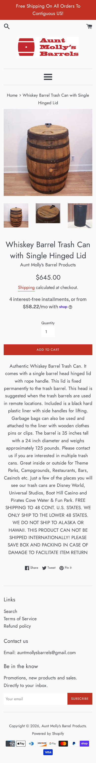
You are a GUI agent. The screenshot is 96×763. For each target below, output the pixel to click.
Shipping (26, 287)
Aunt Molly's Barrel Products (64, 726)
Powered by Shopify (48, 733)
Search (10, 611)
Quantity (48, 323)
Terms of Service (20, 618)
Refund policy (17, 626)
